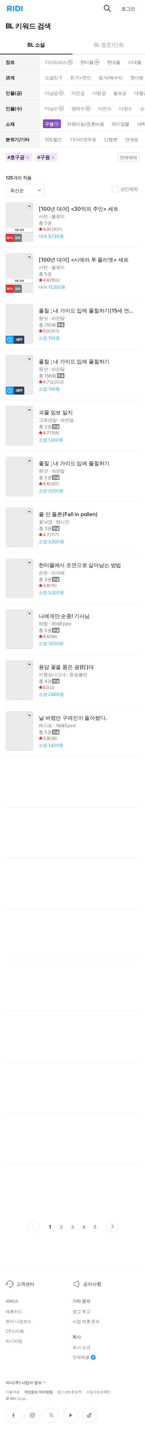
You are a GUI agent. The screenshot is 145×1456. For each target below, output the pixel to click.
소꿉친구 (53, 77)
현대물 (113, 62)
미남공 (51, 93)
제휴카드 (14, 1311)
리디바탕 (14, 1341)
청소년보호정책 (69, 1391)
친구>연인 (80, 77)
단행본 (110, 139)
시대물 (134, 62)
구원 (49, 124)
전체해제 (128, 157)
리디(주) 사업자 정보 (24, 1383)
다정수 (125, 108)
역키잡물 (120, 124)
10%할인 (53, 139)
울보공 (120, 93)
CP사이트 (15, 1331)
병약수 (78, 108)
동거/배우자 (110, 77)
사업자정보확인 (98, 1391)
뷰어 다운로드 (19, 1321)
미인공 (78, 93)
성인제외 (129, 189)
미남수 (51, 108)
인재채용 (80, 1357)
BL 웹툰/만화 (109, 44)
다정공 (99, 93)
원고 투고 (81, 1311)
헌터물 (87, 62)
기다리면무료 (83, 139)
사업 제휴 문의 (86, 1321)
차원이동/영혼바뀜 (85, 124)
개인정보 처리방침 (38, 1391)
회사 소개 (81, 1347)
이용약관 (13, 1391)
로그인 (128, 9)
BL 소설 (36, 44)
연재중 (131, 139)
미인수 (105, 108)
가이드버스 (56, 62)
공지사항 (92, 1284)
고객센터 (25, 1284)
